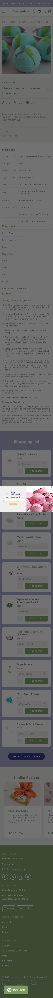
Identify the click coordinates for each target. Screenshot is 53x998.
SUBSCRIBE (13, 504)
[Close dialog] (51, 487)
